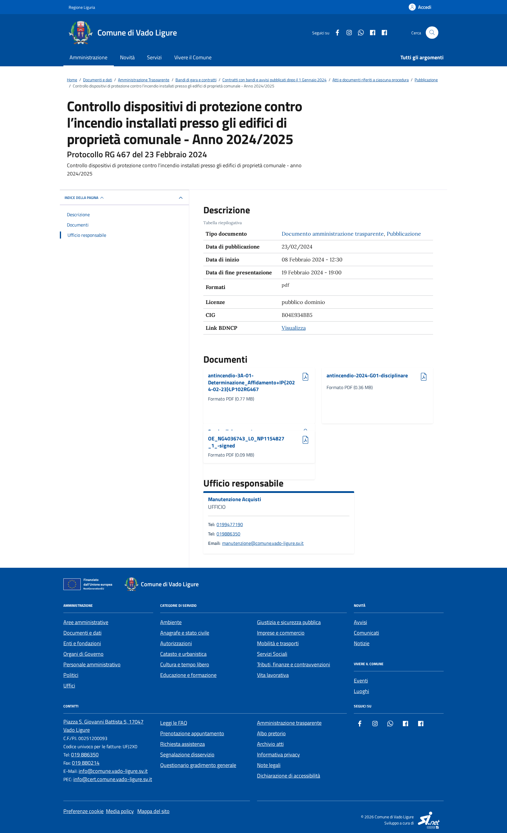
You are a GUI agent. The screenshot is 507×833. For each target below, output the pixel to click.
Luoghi (361, 691)
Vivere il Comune (193, 57)
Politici (70, 675)
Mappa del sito (153, 811)
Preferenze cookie (83, 811)
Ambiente (171, 622)
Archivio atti (270, 744)
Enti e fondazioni (82, 643)
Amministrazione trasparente (289, 723)
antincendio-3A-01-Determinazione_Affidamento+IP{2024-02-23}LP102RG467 (251, 382)
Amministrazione (88, 57)
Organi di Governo (83, 654)
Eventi (361, 681)
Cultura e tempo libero (184, 664)
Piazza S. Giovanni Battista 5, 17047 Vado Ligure (103, 726)
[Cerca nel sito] (432, 32)
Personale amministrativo (92, 664)
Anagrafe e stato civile (184, 633)
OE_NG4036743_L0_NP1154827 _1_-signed (246, 442)
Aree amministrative (85, 622)
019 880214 (85, 763)
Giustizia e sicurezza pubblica (289, 622)
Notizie (361, 643)
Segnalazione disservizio (187, 754)
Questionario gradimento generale (198, 765)
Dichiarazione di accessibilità (288, 776)
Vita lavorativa (273, 675)
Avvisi (360, 622)
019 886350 (85, 754)
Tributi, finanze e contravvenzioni (293, 664)
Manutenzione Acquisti (234, 499)
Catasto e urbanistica (183, 654)
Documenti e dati (82, 633)
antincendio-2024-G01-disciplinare (367, 375)
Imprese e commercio (281, 633)
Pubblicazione (404, 233)
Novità (127, 57)
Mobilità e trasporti (278, 643)
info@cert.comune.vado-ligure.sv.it (112, 779)
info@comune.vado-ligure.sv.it (113, 771)
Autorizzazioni (176, 643)
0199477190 (230, 524)
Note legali (268, 765)
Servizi (154, 57)
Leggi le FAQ (173, 723)
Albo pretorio (271, 733)
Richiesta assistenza (182, 744)
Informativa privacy (278, 754)
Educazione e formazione (188, 675)
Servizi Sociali (272, 654)
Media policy (120, 811)
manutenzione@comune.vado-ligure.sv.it (263, 543)
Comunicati (366, 633)
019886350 (228, 533)
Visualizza (294, 328)
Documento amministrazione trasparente (333, 233)
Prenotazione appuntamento (192, 733)
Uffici (69, 686)
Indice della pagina (81, 197)
